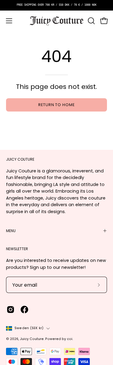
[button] (90, 21)
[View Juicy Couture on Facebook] (24, 309)
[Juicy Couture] (56, 21)
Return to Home (56, 104)
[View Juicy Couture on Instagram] (10, 309)
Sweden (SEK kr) (28, 328)
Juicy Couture (32, 339)
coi (69, 339)
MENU (11, 230)
